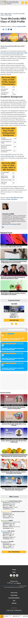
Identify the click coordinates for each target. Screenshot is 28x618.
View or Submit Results (14, 551)
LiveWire (2, 616)
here (5, 48)
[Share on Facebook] (9, 29)
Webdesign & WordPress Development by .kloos (14, 612)
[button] (12, 323)
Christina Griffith (21, 26)
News (9, 13)
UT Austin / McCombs (11, 199)
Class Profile (9, 197)
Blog (6, 13)
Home (2, 13)
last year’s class (10, 156)
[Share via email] (11, 29)
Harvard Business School (16, 615)
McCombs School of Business (8, 53)
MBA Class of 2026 (22, 53)
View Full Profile (14, 320)
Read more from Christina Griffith (11, 224)
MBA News (17, 197)
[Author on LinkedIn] (3, 227)
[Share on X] (6, 29)
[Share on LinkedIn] (3, 29)
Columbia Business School (6, 615)
